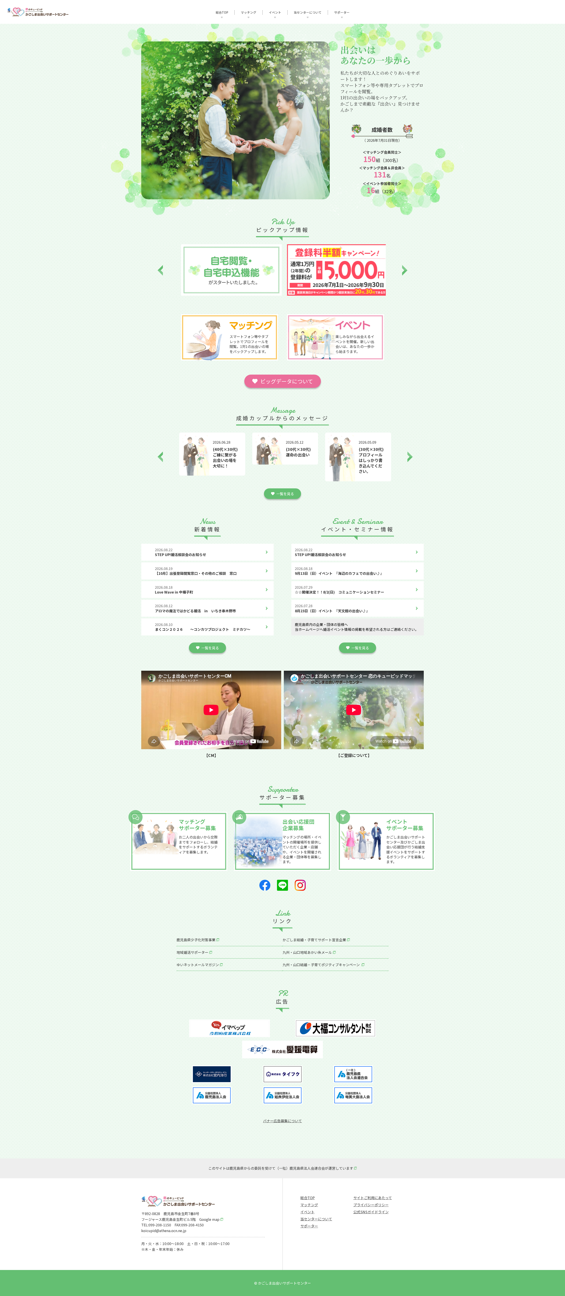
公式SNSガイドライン (371, 1211)
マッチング (248, 12)
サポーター (342, 12)
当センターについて (308, 12)
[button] (160, 270)
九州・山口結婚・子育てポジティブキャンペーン (321, 964)
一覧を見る (285, 493)
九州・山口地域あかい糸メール (307, 952)
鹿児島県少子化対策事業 (196, 939)
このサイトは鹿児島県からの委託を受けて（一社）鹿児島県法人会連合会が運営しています (280, 1168)
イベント (275, 12)
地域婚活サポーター (192, 952)
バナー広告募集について (282, 1120)
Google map (209, 1219)
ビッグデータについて (286, 381)
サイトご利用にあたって (372, 1197)
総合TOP (222, 12)
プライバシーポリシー (371, 1204)
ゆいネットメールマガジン (198, 964)
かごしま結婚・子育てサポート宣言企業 (314, 939)
